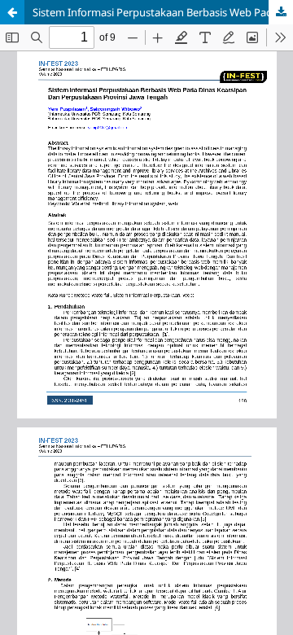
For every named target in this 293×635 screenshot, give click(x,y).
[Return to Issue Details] (12, 12)
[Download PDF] (281, 12)
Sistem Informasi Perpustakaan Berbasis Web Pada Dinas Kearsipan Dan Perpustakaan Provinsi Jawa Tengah (163, 12)
